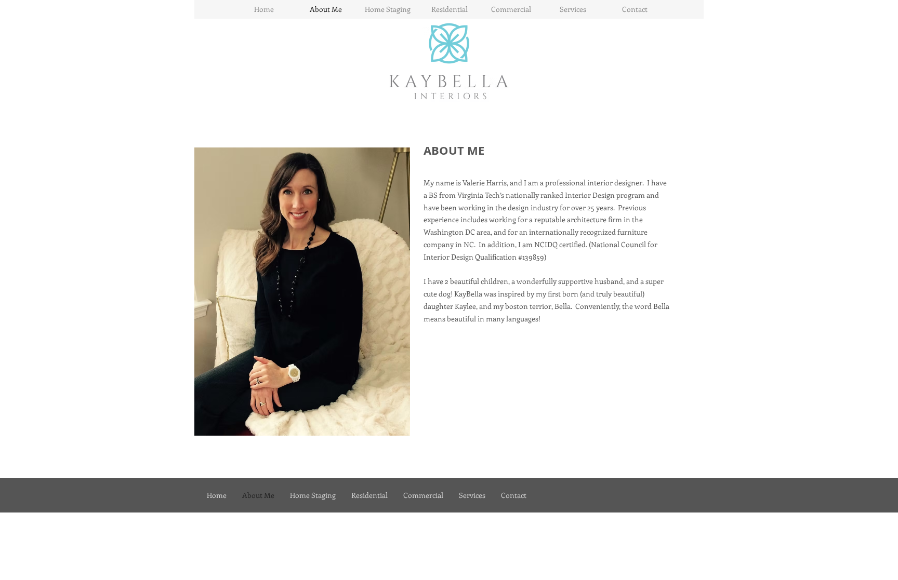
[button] (302, 291)
